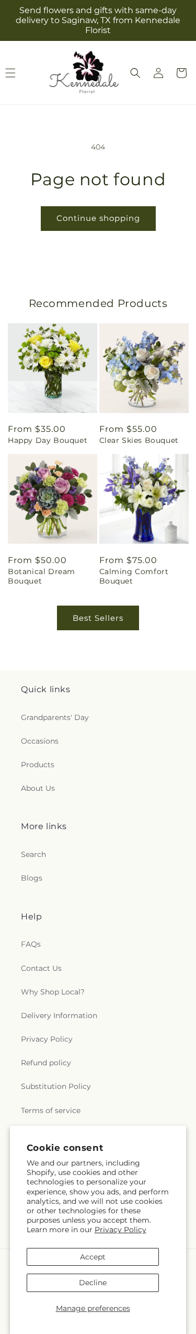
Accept (93, 1257)
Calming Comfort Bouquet (134, 576)
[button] (135, 72)
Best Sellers (98, 618)
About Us (38, 788)
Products (37, 764)
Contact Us (41, 968)
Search (33, 854)
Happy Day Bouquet (47, 440)
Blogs (31, 878)
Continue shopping (98, 218)
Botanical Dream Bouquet (41, 576)
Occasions (40, 741)
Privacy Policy (120, 1229)
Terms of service (50, 1110)
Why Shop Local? (53, 992)
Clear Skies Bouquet (139, 440)
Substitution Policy (56, 1086)
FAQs (31, 944)
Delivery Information (59, 1015)
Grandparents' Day (55, 717)
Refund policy (46, 1062)
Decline (93, 1282)
